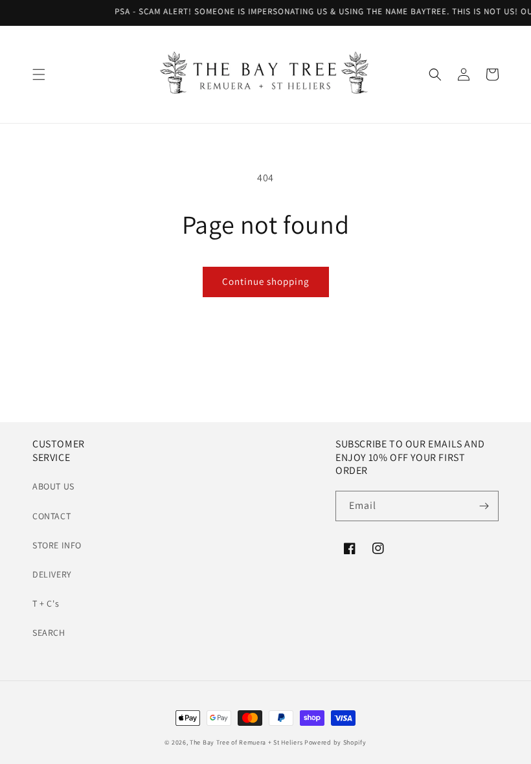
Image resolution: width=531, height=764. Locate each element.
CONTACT (51, 516)
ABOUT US (53, 486)
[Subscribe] (483, 506)
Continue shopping (266, 281)
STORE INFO (57, 545)
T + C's (45, 603)
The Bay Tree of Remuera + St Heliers (246, 742)
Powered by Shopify (335, 742)
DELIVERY (52, 574)
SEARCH (48, 632)
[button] (39, 74)
